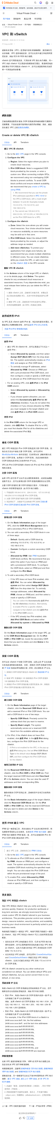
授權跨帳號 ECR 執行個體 (29, 1071)
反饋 (31, 1118)
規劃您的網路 (23, 127)
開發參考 (17, 19)
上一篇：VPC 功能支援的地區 (14, 1106)
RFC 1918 (40, 195)
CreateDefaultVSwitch (18, 957)
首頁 (3, 24)
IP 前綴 (7, 668)
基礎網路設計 (37, 24)
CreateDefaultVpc (44, 954)
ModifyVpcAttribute (10, 454)
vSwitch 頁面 (22, 263)
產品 (48, 44)
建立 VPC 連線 (14, 1078)
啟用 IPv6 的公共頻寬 (38, 324)
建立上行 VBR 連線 (29, 1078)
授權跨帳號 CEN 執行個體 (32, 1068)
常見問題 (38, 19)
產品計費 (27, 19)
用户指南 (6, 19)
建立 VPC (20, 154)
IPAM (34, 555)
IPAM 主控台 (36, 850)
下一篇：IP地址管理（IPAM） (41, 1106)
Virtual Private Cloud (15, 24)
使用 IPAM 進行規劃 (38, 831)
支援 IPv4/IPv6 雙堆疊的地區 (16, 329)
